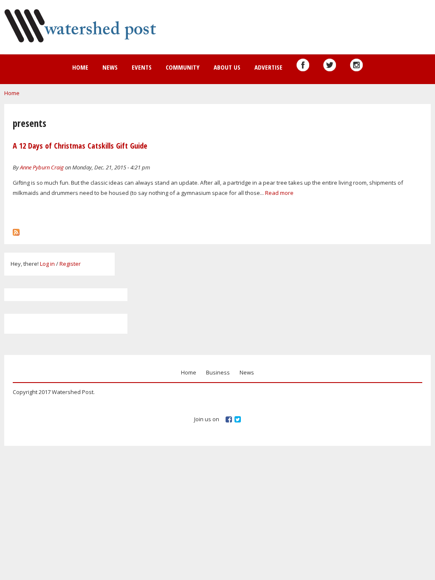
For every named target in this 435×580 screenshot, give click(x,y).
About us (227, 67)
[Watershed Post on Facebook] (303, 65)
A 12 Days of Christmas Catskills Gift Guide (80, 146)
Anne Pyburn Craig (42, 167)
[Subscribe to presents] (16, 230)
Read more (279, 193)
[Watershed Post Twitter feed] (329, 65)
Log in (47, 263)
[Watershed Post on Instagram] (356, 65)
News (110, 67)
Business (218, 372)
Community (183, 67)
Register (70, 263)
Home (80, 67)
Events (142, 67)
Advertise (268, 67)
